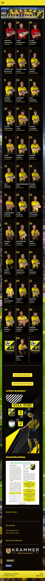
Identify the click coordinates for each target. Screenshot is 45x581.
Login (41, 573)
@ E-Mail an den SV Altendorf (22, 384)
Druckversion (8, 573)
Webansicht (39, 575)
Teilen (9, 566)
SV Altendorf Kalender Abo (22, 375)
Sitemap (16, 573)
